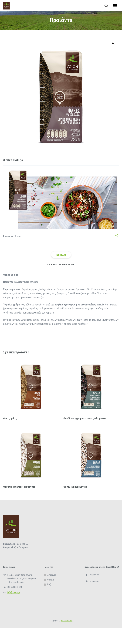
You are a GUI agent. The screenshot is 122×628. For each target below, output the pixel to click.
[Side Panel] (115, 6)
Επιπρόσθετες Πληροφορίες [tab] (61, 264)
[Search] (106, 6)
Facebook (94, 574)
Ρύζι (49, 584)
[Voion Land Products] (6, 6)
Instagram (94, 581)
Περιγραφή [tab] (61, 255)
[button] (113, 43)
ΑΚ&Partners (66, 620)
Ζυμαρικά (51, 575)
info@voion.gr (13, 592)
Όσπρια (18, 236)
